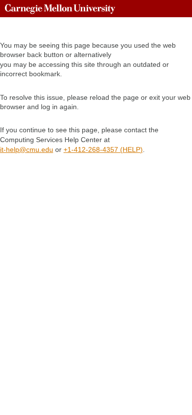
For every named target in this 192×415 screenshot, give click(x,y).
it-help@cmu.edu (26, 149)
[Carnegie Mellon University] (60, 8)
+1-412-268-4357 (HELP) (103, 149)
